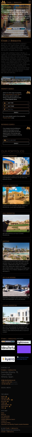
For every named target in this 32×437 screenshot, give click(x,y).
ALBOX (3, 396)
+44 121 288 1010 (16, 24)
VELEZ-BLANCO (5, 404)
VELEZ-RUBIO (4, 406)
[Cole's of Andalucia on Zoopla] (24, 350)
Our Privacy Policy (5, 422)
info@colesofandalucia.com (8, 380)
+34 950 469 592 (17, 26)
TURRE (3, 403)
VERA (2, 408)
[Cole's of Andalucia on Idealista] (8, 347)
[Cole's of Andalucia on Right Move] (24, 342)
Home (2, 412)
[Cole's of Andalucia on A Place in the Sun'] (16, 28)
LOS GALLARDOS (5, 399)
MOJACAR (4, 401)
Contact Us (4, 421)
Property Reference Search (8, 419)
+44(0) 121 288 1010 (6, 382)
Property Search (7, 117)
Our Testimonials (5, 416)
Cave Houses (9, 94)
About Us (3, 414)
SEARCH (16, 112)
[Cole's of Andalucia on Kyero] (8, 359)
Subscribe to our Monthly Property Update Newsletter (15, 424)
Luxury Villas (17, 94)
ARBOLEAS (4, 398)
